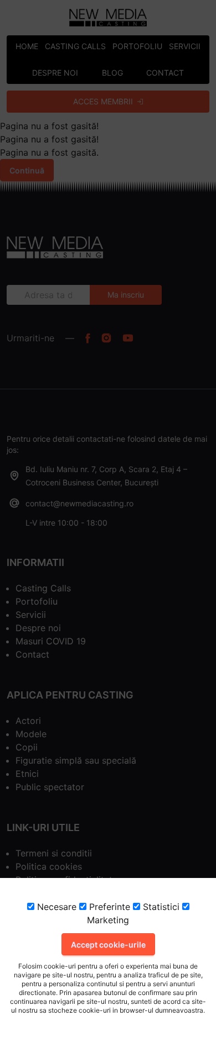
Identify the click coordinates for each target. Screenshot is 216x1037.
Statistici (159, 906)
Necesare (55, 906)
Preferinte (108, 906)
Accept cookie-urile (108, 944)
